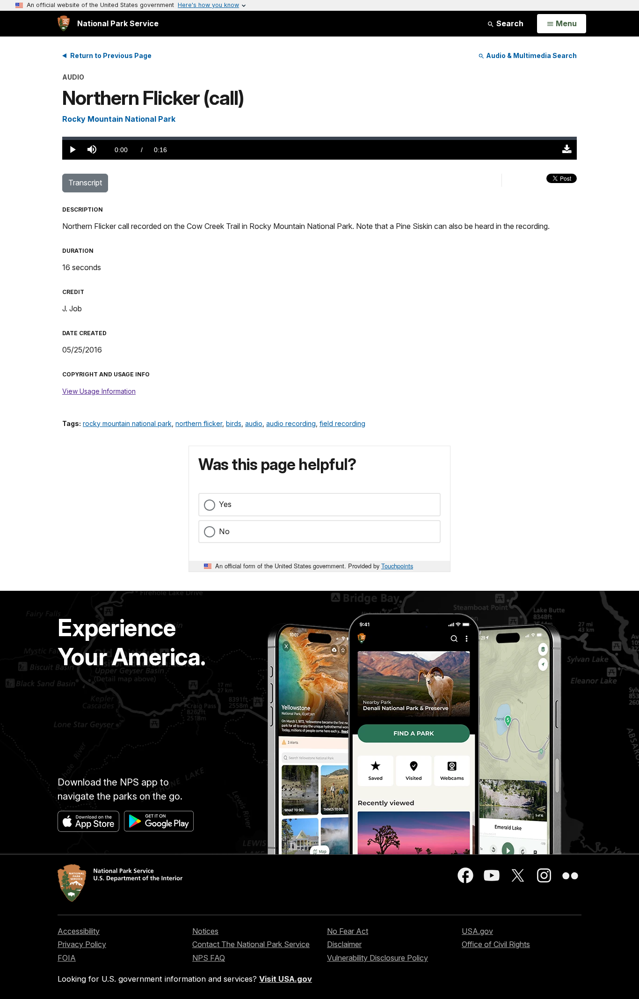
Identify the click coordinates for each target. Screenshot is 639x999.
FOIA (67, 957)
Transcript (85, 182)
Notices (205, 931)
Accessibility (79, 931)
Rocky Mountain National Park (118, 119)
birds (233, 423)
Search (508, 23)
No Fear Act (347, 931)
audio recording (291, 423)
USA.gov (477, 931)
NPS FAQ (208, 957)
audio (253, 423)
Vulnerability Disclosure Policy (377, 957)
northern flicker (198, 423)
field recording (342, 423)
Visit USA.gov (285, 979)
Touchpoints (397, 565)
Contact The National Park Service (251, 944)
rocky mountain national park (127, 423)
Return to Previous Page (111, 55)
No (224, 531)
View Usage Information (99, 391)
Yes (225, 504)
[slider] (319, 138)
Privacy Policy (82, 944)
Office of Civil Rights (496, 944)
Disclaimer (344, 944)
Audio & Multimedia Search (531, 55)
